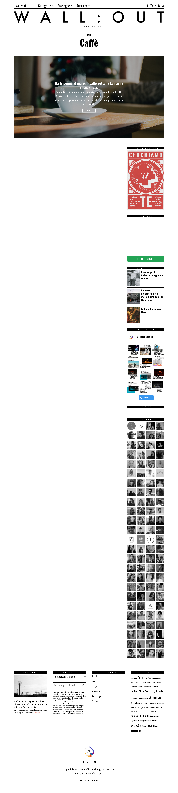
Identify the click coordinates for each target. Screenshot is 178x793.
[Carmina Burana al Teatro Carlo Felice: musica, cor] (133, 374)
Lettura (133, 707)
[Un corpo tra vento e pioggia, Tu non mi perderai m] (158, 374)
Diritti (141, 691)
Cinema (158, 682)
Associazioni (136, 682)
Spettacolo (143, 726)
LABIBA (153, 703)
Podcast (95, 701)
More (89, 110)
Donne (147, 691)
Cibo (153, 682)
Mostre (159, 707)
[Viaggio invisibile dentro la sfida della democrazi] (145, 374)
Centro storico (146, 682)
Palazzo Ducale (147, 712)
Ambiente (134, 678)
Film (148, 698)
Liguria (142, 707)
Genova (155, 697)
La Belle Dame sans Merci (151, 310)
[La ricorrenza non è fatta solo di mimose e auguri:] (145, 387)
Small (95, 88)
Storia (151, 725)
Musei (133, 711)
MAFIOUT (152, 707)
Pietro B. (86, 88)
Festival (144, 698)
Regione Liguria (136, 720)
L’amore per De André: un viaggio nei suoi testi (152, 275)
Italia (149, 703)
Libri (137, 707)
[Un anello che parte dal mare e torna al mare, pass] (133, 362)
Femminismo (136, 698)
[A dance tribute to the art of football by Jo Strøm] (145, 362)
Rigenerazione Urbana (149, 720)
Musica (139, 711)
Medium (95, 681)
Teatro (156, 726)
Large (94, 686)
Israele (145, 703)
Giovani (134, 703)
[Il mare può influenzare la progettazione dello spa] (158, 362)
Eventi (159, 691)
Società (135, 725)
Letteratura (160, 703)
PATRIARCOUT (137, 716)
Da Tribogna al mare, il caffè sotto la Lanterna (89, 83)
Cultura (135, 691)
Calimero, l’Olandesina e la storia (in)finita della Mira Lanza (152, 295)
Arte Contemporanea (152, 678)
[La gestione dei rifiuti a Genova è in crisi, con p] (158, 349)
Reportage (96, 696)
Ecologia (153, 692)
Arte (140, 677)
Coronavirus (147, 686)
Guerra (139, 703)
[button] (83, 685)
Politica (147, 716)
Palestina (154, 711)
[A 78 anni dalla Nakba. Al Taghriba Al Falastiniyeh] (145, 349)
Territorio (136, 730)
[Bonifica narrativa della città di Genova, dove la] (133, 387)
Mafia (147, 707)
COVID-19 (155, 686)
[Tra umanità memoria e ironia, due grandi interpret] (133, 349)
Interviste (96, 691)
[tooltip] (147, 5)
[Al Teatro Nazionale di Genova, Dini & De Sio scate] (158, 387)
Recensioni (155, 716)
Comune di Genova (136, 687)
